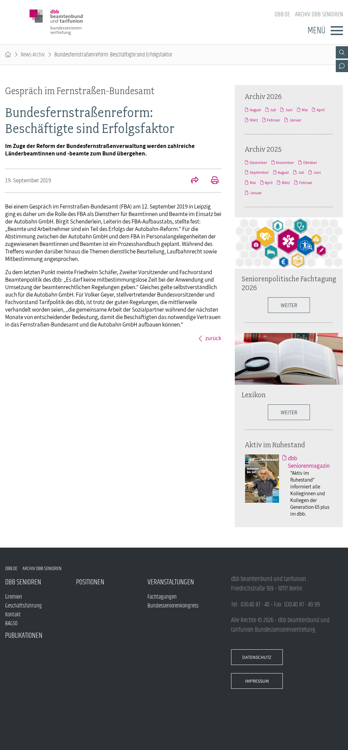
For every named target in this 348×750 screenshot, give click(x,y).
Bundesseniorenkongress (172, 605)
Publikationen (23, 635)
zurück (213, 338)
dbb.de (282, 14)
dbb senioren (23, 582)
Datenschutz (257, 657)
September (259, 172)
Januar (295, 120)
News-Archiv (33, 54)
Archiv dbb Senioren (319, 14)
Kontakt (13, 614)
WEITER (289, 412)
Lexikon (253, 394)
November (285, 162)
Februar (273, 120)
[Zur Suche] (342, 52)
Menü (316, 30)
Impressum (257, 681)
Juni (289, 110)
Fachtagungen (162, 597)
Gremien (13, 597)
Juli (273, 110)
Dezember (258, 162)
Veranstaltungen (170, 582)
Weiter (289, 305)
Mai (305, 110)
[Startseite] (8, 54)
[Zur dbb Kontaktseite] (342, 66)
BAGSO (11, 623)
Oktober (310, 162)
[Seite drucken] (211, 181)
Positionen (90, 582)
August (255, 110)
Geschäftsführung (23, 605)
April (321, 110)
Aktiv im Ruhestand (275, 444)
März (254, 120)
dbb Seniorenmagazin (309, 461)
